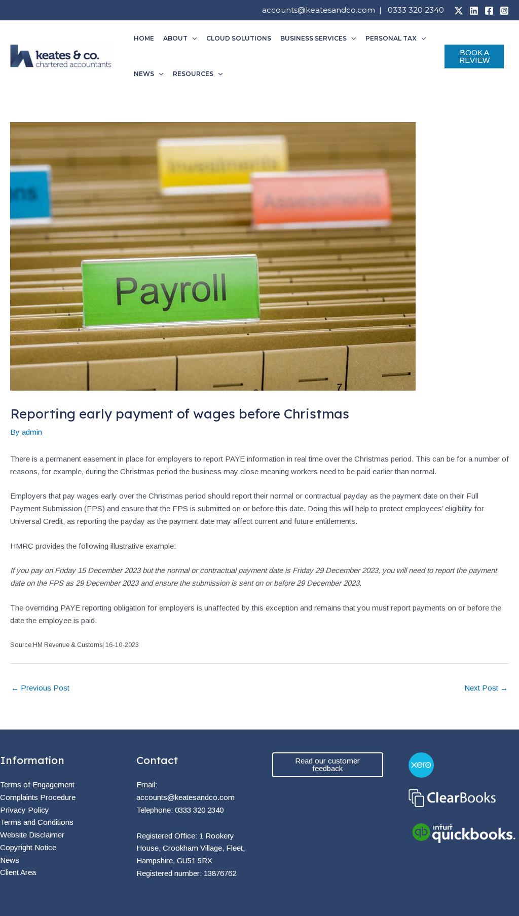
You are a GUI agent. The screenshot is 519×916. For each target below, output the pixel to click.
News (9, 860)
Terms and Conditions (36, 822)
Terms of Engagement (37, 784)
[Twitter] (458, 10)
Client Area (18, 872)
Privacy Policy (24, 810)
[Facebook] (489, 10)
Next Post (486, 687)
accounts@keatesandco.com (318, 10)
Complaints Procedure (38, 797)
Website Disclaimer (32, 834)
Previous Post (40, 687)
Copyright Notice (28, 847)
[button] (192, 38)
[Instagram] (504, 10)
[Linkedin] (473, 10)
